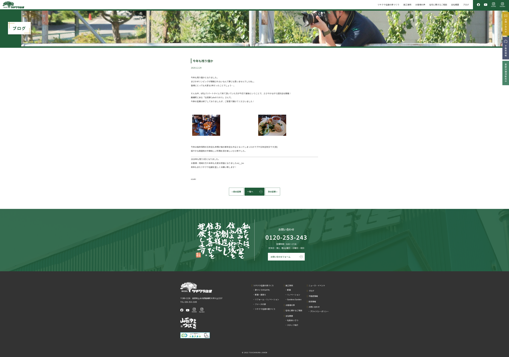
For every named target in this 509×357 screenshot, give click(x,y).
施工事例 (407, 4)
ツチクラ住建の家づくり (388, 4)
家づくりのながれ (262, 290)
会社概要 (455, 4)
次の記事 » (272, 191)
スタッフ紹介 (292, 325)
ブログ (466, 4)
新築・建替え (260, 294)
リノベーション (293, 294)
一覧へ (250, 191)
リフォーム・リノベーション (267, 299)
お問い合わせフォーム (280, 256)
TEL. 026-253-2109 (188, 302)
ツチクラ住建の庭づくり (265, 309)
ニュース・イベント (317, 286)
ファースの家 (260, 304)
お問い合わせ (314, 307)
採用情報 (312, 302)
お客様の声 (420, 4)
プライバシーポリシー (319, 311)
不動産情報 (313, 296)
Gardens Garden (294, 299)
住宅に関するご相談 (438, 4)
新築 (289, 290)
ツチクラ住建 (13, 4)
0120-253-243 (286, 237)
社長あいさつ (292, 320)
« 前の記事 (236, 191)
